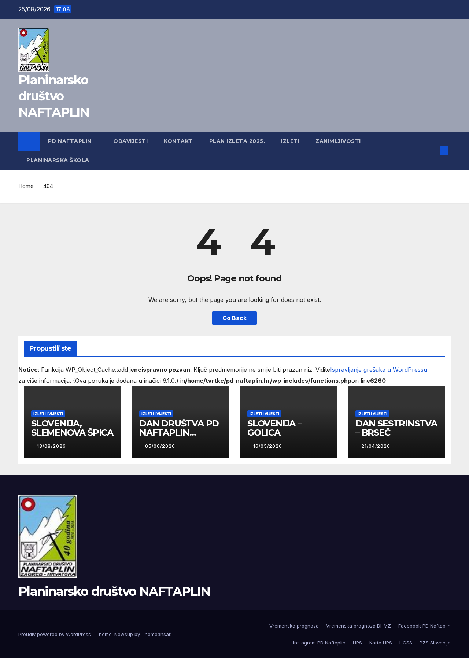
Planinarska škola (58, 160)
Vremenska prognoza (294, 626)
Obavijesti (130, 141)
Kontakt (178, 141)
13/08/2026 (52, 446)
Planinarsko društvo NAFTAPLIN (53, 96)
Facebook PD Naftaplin (424, 626)
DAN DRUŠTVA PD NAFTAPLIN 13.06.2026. (179, 432)
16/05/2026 (268, 446)
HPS (357, 643)
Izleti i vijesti (48, 413)
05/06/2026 (161, 446)
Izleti (290, 141)
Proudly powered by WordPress (55, 634)
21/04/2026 (376, 446)
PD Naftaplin (70, 141)
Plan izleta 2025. (237, 141)
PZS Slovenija (435, 643)
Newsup (123, 634)
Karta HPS (380, 643)
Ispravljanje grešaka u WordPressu (378, 369)
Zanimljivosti (338, 141)
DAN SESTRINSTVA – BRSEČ (396, 428)
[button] (431, 150)
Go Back (234, 318)
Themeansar (155, 634)
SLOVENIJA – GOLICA (274, 428)
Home (26, 185)
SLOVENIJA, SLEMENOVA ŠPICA (72, 428)
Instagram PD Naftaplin (319, 643)
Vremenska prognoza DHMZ (358, 626)
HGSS (405, 643)
